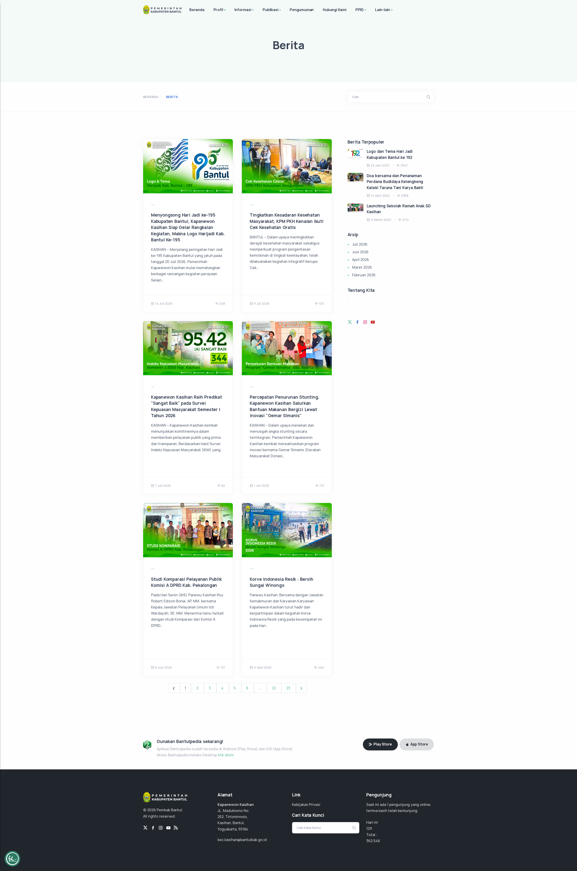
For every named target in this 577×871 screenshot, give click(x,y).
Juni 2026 (360, 251)
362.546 (373, 840)
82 (223, 485)
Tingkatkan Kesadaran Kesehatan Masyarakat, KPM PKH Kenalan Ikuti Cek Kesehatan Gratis (286, 221)
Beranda (196, 9)
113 (321, 485)
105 (321, 303)
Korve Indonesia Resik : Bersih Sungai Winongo (281, 582)
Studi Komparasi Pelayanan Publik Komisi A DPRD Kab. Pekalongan (186, 582)
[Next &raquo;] (301, 688)
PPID (359, 9)
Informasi (242, 9)
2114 (405, 219)
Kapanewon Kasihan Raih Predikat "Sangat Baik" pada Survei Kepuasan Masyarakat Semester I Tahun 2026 (186, 406)
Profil (218, 9)
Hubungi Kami (334, 9)
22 (274, 688)
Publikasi (270, 9)
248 (222, 303)
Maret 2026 (362, 267)
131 (222, 667)
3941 (404, 165)
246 (321, 667)
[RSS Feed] (176, 828)
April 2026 (360, 259)
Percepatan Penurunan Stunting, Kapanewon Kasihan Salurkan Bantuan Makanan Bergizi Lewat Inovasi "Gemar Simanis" (284, 406)
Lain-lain (382, 9)
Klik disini (226, 754)
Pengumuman (302, 9)
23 (288, 688)
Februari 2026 (364, 274)
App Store (419, 744)
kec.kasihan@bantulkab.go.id (242, 839)
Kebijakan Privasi (306, 804)
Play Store (382, 744)
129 (369, 828)
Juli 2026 (359, 244)
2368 (404, 195)
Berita (172, 97)
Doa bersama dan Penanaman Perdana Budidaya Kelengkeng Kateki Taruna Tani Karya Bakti (395, 181)
